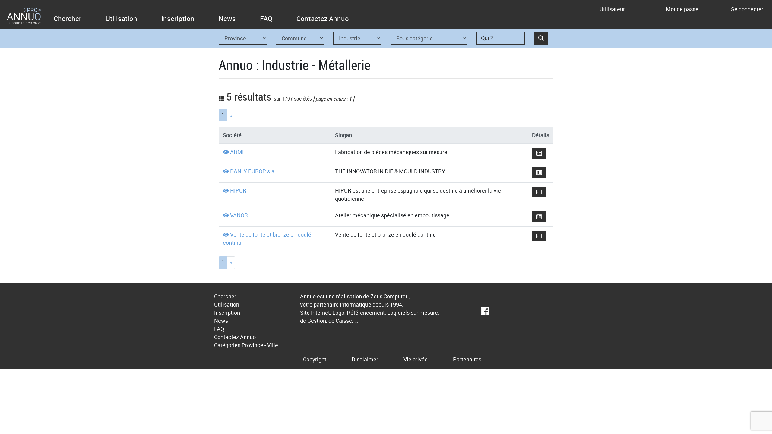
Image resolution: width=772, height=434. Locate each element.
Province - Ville (260, 345)
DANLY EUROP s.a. (253, 171)
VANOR (239, 215)
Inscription (178, 18)
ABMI (237, 152)
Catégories (227, 345)
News (227, 18)
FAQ (266, 18)
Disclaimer (365, 359)
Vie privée (415, 359)
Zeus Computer (388, 296)
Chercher (67, 18)
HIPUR (238, 190)
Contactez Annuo (322, 18)
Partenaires (467, 359)
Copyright (314, 359)
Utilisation (121, 18)
